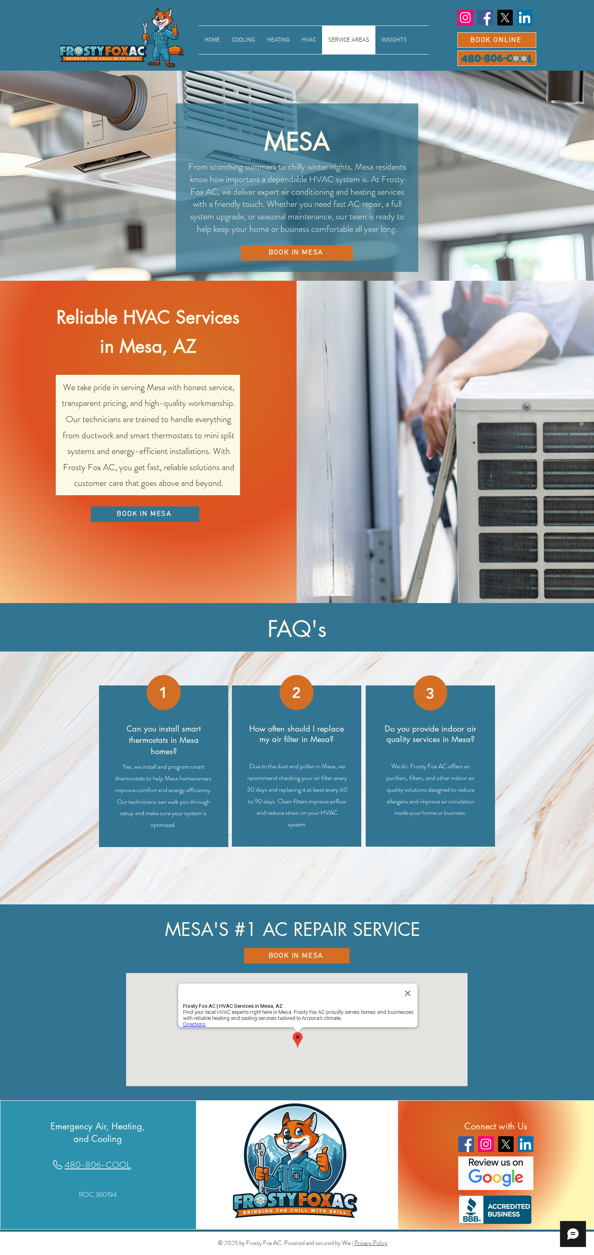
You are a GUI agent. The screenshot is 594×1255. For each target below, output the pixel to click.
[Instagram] (465, 17)
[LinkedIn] (525, 17)
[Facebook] (485, 17)
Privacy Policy (371, 1242)
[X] (505, 17)
